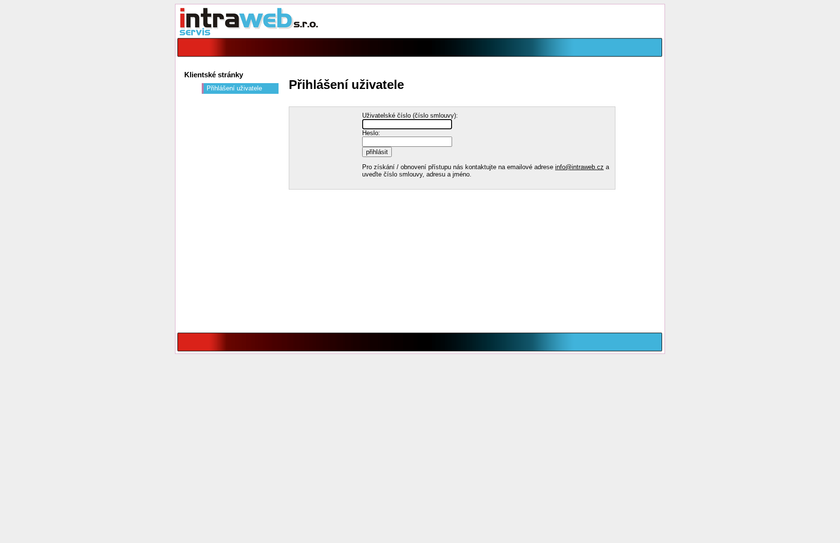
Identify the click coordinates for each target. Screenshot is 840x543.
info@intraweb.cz (579, 167)
